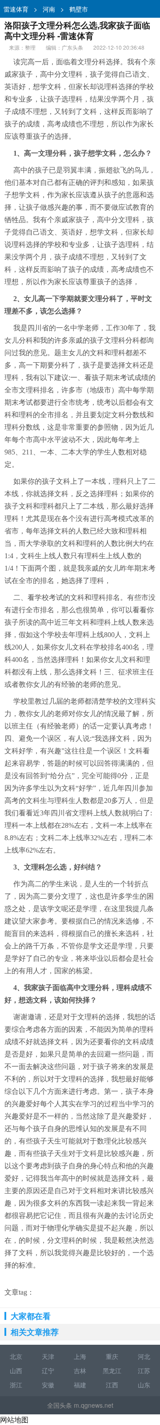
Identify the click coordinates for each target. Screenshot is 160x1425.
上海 (80, 1356)
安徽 (48, 1384)
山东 (144, 1384)
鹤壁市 (78, 8)
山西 (16, 1370)
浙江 (16, 1384)
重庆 (112, 1356)
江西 (112, 1384)
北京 (16, 1356)
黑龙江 (112, 1370)
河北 (144, 1356)
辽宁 (48, 1370)
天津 (48, 1356)
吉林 (80, 1370)
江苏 (144, 1370)
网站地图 (14, 1419)
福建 (80, 1384)
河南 (49, 8)
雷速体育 (16, 8)
